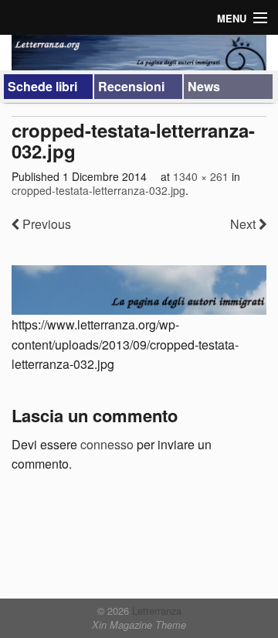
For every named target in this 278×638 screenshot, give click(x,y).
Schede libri (42, 86)
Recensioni (131, 86)
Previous (45, 224)
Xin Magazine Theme (139, 625)
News (204, 86)
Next (244, 224)
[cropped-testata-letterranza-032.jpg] (139, 290)
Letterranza (155, 610)
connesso (107, 444)
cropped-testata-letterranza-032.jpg (98, 190)
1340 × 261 (201, 176)
